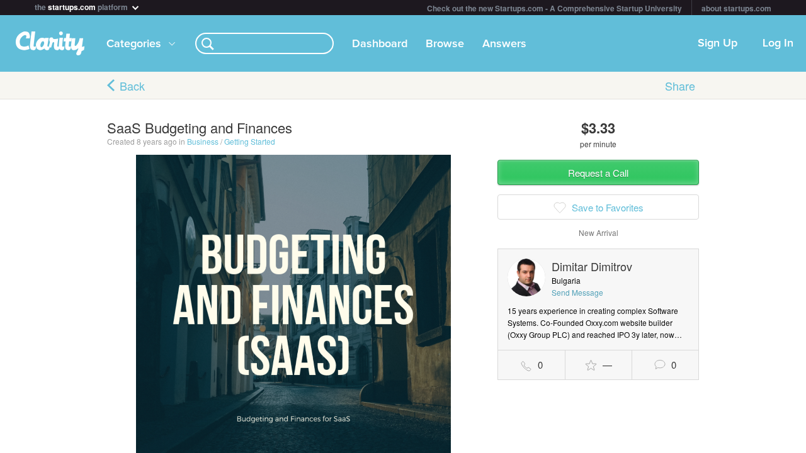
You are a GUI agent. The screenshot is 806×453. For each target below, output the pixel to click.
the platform (82, 6)
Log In (778, 43)
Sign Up (717, 43)
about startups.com (736, 8)
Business (203, 141)
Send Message (577, 292)
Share (680, 85)
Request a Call (598, 172)
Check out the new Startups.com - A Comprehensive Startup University (554, 8)
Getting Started (249, 141)
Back (132, 85)
